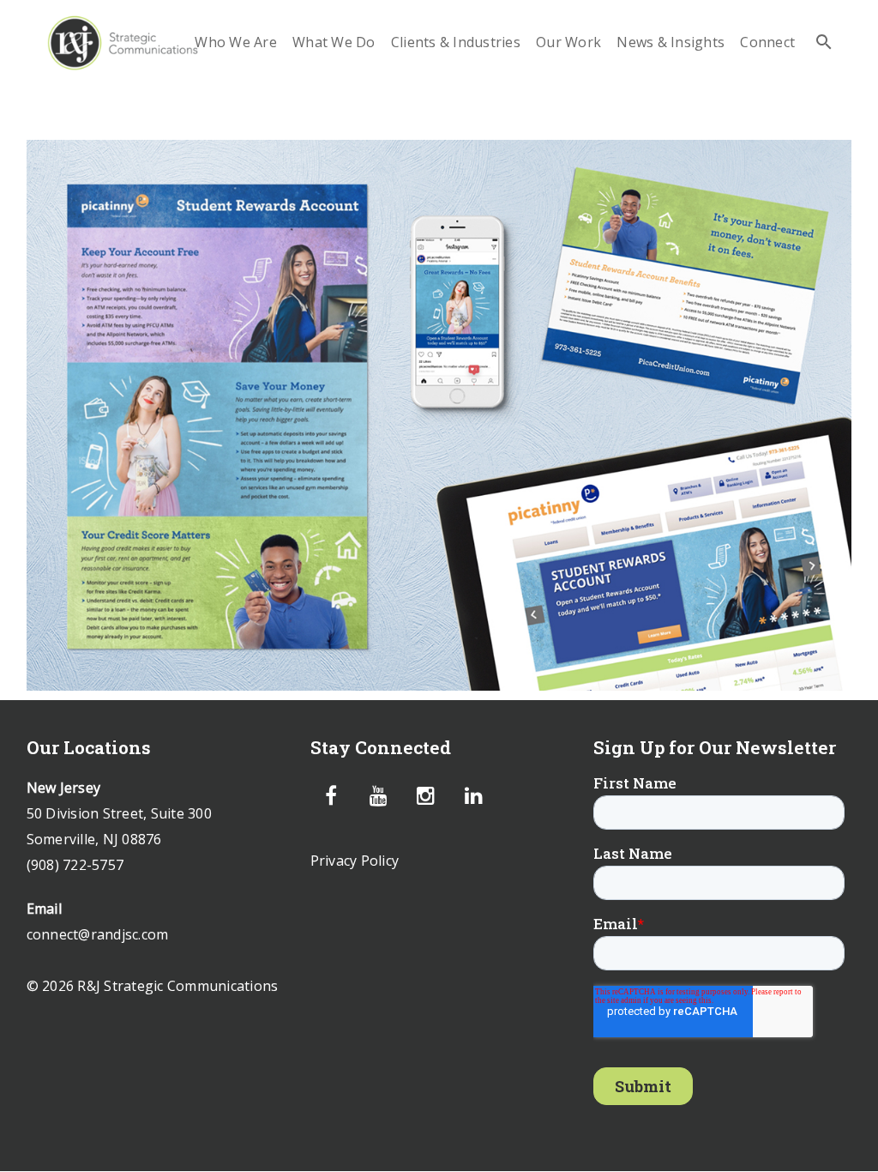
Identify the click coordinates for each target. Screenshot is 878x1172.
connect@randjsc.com (98, 934)
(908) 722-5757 (75, 864)
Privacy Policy (355, 860)
